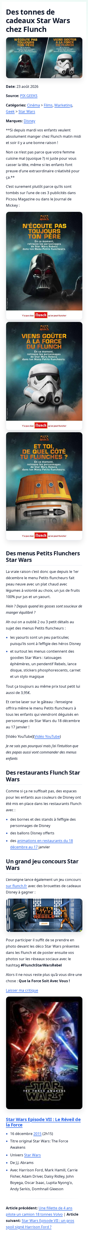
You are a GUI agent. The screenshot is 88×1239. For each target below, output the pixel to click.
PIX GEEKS (28, 95)
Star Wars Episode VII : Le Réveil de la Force (43, 1122)
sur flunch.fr (16, 885)
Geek (10, 111)
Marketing (63, 105)
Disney (29, 120)
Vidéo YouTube (47, 736)
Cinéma (33, 105)
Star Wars (27, 111)
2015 (37, 1133)
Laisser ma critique (22, 990)
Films (48, 105)
